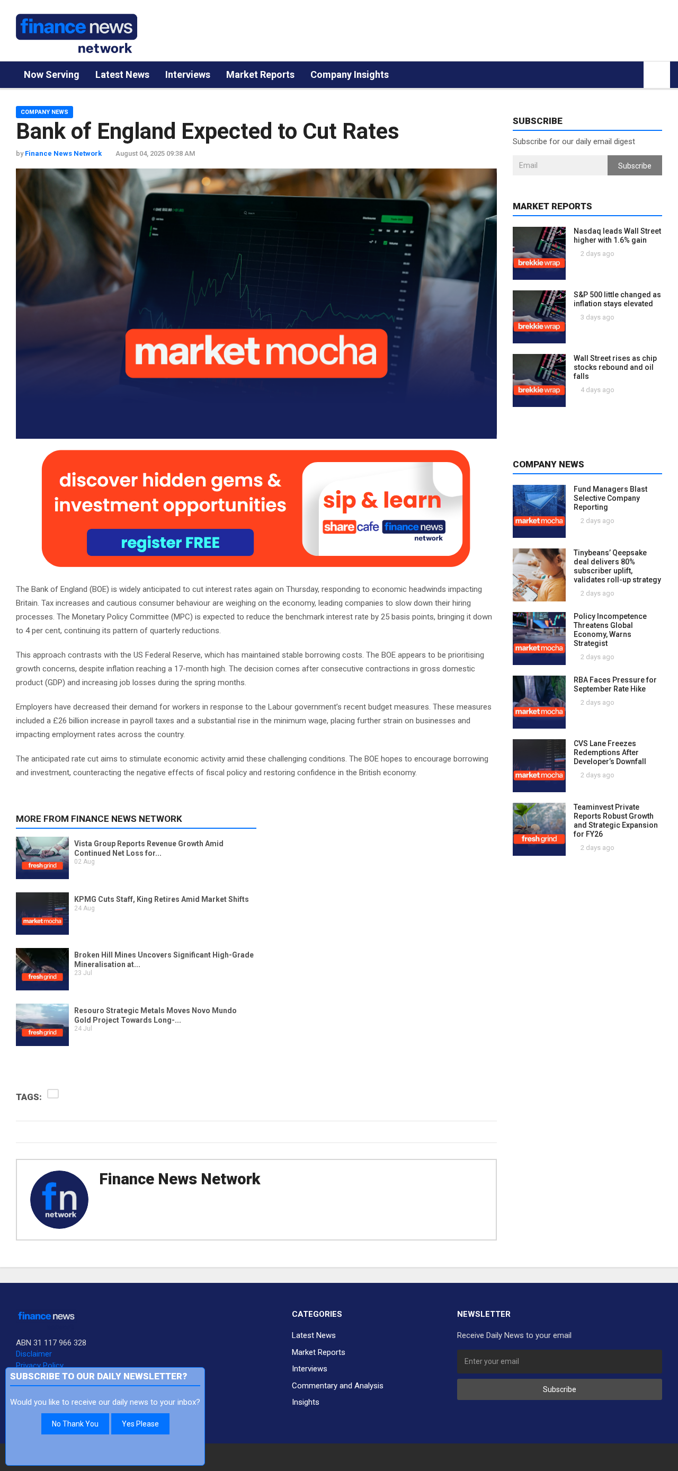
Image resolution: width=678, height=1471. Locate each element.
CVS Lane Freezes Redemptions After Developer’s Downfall (610, 752)
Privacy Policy (40, 1365)
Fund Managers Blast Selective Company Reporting (610, 498)
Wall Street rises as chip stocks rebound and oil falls (615, 367)
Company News (44, 112)
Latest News (122, 74)
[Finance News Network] (76, 33)
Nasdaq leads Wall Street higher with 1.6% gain (617, 235)
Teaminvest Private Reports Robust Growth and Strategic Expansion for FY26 (616, 820)
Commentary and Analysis (337, 1385)
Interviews (187, 74)
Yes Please (140, 1424)
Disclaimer (34, 1354)
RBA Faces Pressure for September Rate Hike (615, 684)
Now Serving (51, 74)
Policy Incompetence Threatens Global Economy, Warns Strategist (610, 630)
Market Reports (260, 74)
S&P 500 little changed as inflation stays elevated (617, 299)
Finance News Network (179, 1179)
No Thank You (75, 1424)
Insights (305, 1402)
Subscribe (635, 166)
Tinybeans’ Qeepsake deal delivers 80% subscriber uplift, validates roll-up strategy (617, 566)
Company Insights (349, 74)
